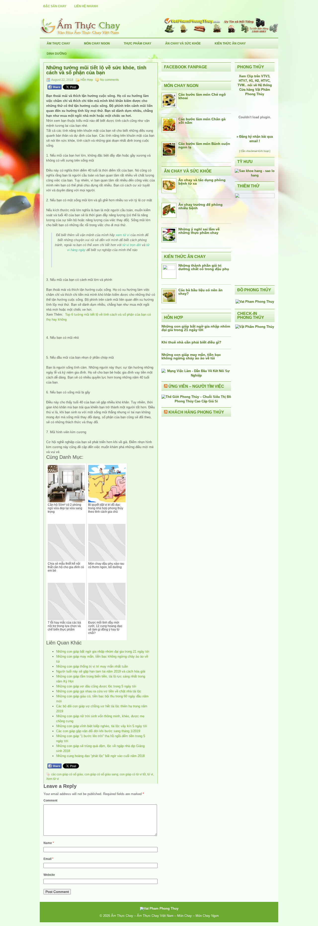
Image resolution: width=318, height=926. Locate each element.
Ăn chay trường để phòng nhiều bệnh (200, 206)
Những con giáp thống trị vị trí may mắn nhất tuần (92, 666)
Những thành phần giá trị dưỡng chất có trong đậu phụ (203, 267)
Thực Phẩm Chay (137, 43)
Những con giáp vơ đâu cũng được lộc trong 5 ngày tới (96, 686)
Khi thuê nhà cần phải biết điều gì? (191, 342)
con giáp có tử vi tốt (133, 774)
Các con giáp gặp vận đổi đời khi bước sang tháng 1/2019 (98, 731)
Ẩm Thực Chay (58, 43)
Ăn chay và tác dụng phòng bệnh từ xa (202, 181)
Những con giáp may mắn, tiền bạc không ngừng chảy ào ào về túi (191, 356)
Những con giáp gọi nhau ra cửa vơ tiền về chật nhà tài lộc (98, 691)
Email (48, 859)
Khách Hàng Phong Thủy (196, 412)
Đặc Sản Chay (54, 6)
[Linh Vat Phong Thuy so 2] (255, 197)
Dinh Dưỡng (57, 53)
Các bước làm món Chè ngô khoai (202, 96)
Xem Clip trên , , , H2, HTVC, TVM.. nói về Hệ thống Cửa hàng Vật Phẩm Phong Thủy (255, 85)
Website (49, 875)
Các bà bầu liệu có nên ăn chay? (200, 291)
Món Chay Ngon (97, 43)
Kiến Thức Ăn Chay (230, 43)
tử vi (150, 774)
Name (48, 843)
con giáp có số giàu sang (101, 774)
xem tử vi (122, 235)
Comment (50, 800)
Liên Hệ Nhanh (86, 6)
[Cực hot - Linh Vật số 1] (255, 175)
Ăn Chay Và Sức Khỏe (183, 43)
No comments (109, 80)
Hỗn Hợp (86, 80)
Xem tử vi (52, 779)
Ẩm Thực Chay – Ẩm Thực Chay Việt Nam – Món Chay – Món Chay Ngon (165, 916)
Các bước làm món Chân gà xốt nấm (202, 121)
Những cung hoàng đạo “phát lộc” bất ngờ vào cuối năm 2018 (100, 756)
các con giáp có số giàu (67, 774)
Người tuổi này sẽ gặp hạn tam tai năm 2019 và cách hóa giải (100, 671)
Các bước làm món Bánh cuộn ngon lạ (204, 145)
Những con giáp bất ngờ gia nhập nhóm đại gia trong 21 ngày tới (102, 651)
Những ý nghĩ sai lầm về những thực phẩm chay (199, 231)
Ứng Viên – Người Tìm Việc (196, 386)
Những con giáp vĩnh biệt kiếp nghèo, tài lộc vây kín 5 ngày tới (101, 726)
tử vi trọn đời (131, 245)
